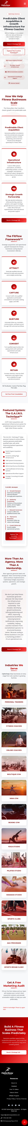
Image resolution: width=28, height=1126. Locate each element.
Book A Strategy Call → (14, 220)
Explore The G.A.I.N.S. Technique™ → (14, 536)
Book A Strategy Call (14, 44)
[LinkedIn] (15, 1105)
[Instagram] (12, 1105)
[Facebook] (9, 1105)
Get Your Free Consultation (14, 394)
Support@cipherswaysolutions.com (10, 1115)
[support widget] (24, 1122)
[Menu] (24, 3)
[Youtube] (19, 1105)
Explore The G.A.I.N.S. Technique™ (14, 51)
